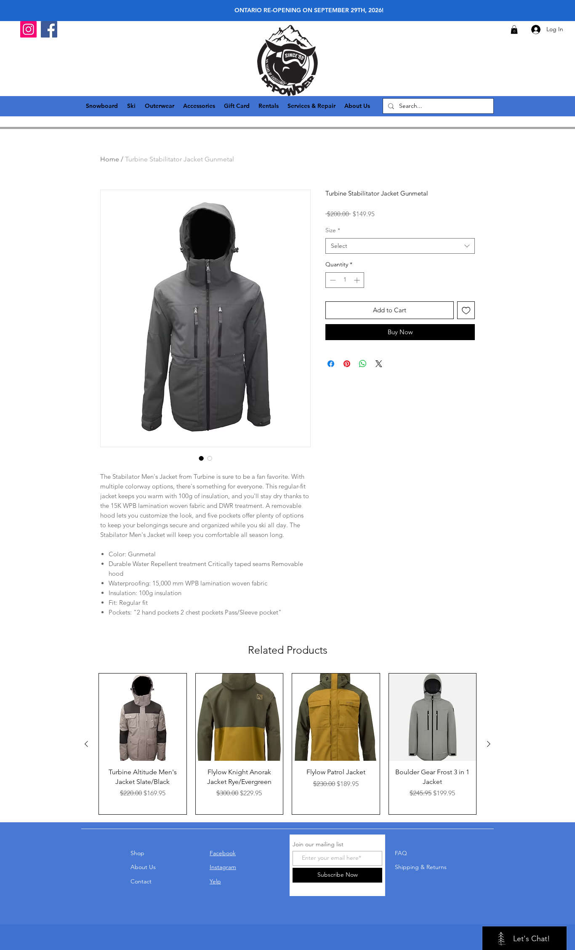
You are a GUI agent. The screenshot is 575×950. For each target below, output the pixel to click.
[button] (514, 29)
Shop (137, 853)
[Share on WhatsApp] (363, 364)
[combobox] (400, 246)
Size (332, 230)
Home (109, 159)
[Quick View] (142, 717)
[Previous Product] (86, 744)
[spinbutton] (344, 280)
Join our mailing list (318, 844)
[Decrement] (332, 280)
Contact (141, 881)
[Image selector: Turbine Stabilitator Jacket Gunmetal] (201, 458)
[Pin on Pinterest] (347, 364)
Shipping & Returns (421, 867)
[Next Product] (489, 744)
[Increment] (357, 280)
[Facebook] (49, 29)
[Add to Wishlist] (466, 310)
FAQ (401, 853)
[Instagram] (28, 29)
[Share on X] (379, 364)
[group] (287, 744)
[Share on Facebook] (331, 364)
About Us (143, 867)
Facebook (223, 853)
